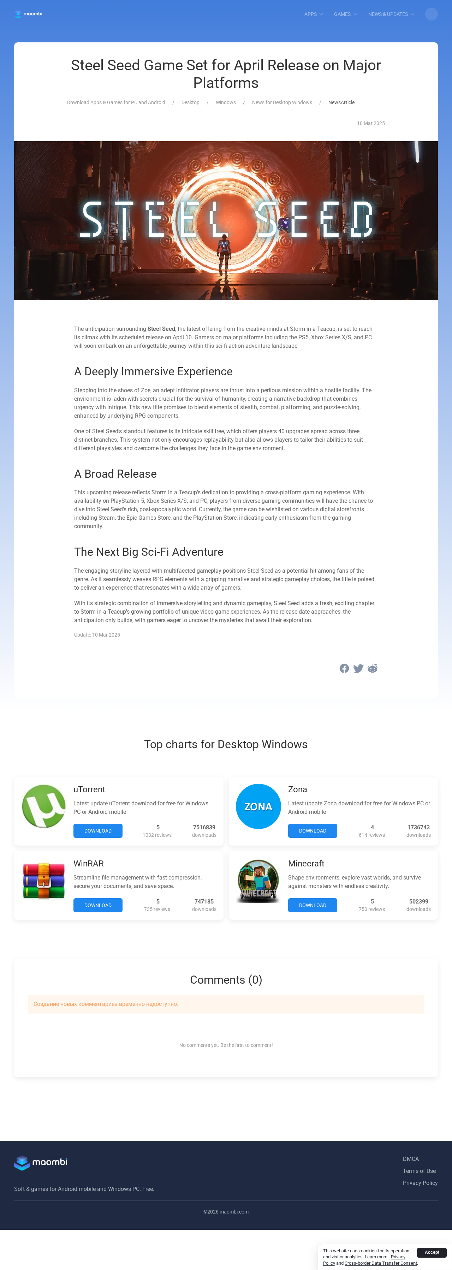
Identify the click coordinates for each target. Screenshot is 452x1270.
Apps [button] (310, 14)
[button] (431, 14)
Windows (226, 102)
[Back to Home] (28, 14)
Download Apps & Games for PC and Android (116, 102)
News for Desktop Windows (282, 102)
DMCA (411, 1159)
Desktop (191, 102)
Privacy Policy (420, 1183)
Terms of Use (419, 1171)
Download (98, 831)
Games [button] (342, 14)
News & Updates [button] (388, 14)
